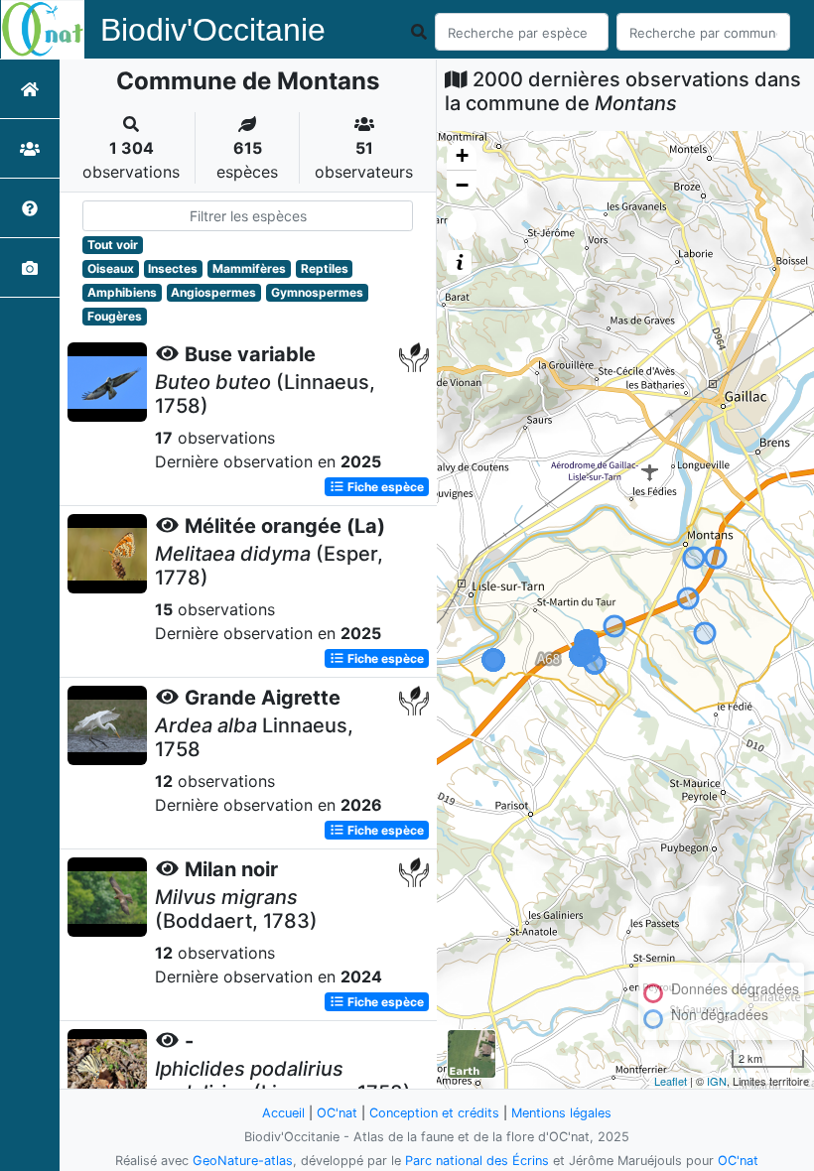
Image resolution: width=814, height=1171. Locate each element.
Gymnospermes (317, 292)
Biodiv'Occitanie (213, 30)
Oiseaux (110, 268)
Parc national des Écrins (477, 1160)
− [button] (462, 185)
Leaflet (670, 1081)
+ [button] (462, 155)
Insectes (173, 268)
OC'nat (337, 1113)
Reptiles (324, 268)
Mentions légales (561, 1113)
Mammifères (249, 268)
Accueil (283, 1113)
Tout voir (112, 244)
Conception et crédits (434, 1113)
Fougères (114, 316)
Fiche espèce (384, 486)
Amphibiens (122, 292)
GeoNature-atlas (243, 1160)
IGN (717, 1081)
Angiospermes (213, 292)
